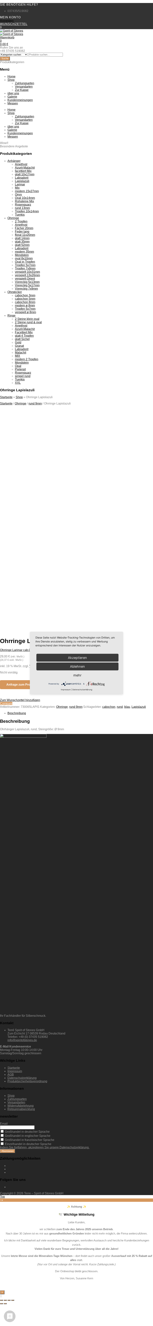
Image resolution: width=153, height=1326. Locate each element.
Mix (17, 187)
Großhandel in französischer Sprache (29, 1139)
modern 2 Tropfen (26, 359)
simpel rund (22, 376)
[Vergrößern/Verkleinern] (12, 1300)
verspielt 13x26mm (27, 275)
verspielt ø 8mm (25, 312)
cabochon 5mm (25, 298)
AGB (10, 1074)
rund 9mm (35, 403)
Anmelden (7, 20)
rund (120, 706)
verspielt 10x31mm (27, 271)
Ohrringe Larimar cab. (14, 650)
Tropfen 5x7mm (25, 265)
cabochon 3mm (25, 295)
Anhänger (14, 160)
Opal (18, 366)
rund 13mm (22, 208)
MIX (17, 355)
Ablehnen (77, 666)
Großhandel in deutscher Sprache (27, 1131)
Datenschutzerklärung (22, 1077)
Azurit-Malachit (25, 167)
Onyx (18, 194)
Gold (18, 342)
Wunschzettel (13, 24)
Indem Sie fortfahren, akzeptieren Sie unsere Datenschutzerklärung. (44, 1147)
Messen (12, 103)
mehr (77, 675)
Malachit (20, 352)
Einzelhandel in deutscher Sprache (27, 1144)
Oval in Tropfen (25, 261)
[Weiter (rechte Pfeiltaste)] (5, 1303)
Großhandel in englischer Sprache (27, 1135)
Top (2, 1196)
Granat (19, 345)
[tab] (80, 713)
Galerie (12, 96)
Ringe (11, 315)
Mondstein (22, 255)
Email (4, 1123)
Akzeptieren (72, 594)
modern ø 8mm (25, 305)
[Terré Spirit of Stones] (11, 30)
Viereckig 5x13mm (27, 282)
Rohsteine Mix (24, 201)
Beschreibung (16, 713)
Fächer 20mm (24, 228)
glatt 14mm (22, 238)
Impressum (14, 1071)
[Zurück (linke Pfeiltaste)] (1, 1303)
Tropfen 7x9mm (25, 268)
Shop (11, 79)
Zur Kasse (22, 90)
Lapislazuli (22, 181)
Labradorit (21, 177)
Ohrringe (13, 218)
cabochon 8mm (25, 302)
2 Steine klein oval (27, 318)
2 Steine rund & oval (28, 322)
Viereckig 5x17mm (27, 285)
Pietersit (20, 369)
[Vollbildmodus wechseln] (8, 1300)
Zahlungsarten (24, 83)
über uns (13, 93)
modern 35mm (24, 251)
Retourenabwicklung (21, 1109)
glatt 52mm (22, 245)
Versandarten (24, 86)
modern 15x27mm (27, 191)
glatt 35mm (22, 241)
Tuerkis (20, 214)
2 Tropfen (21, 221)
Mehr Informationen (37, 594)
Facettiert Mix (24, 332)
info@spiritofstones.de (22, 1040)
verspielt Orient (25, 278)
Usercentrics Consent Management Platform (64, 601)
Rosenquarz (23, 204)
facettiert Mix (23, 171)
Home (11, 76)
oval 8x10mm (24, 258)
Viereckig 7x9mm (26, 288)
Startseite (6, 397)
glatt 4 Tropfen (24, 335)
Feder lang (22, 231)
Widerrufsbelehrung (20, 1105)
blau (127, 706)
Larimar (20, 184)
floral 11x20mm (25, 234)
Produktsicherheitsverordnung (27, 1081)
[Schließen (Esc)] (1, 1300)
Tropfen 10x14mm (27, 211)
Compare (6, 703)
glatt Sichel (22, 339)
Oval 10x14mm (25, 197)
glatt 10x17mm (24, 174)
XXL (18, 382)
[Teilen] (5, 1300)
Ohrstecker (14, 292)
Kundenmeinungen (20, 100)
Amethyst (21, 164)
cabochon (108, 706)
